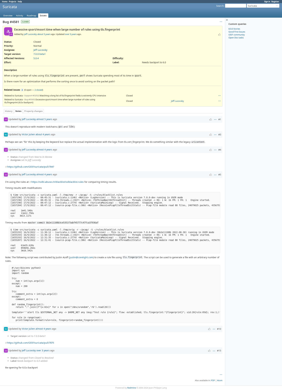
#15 (219, 350)
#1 (219, 119)
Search (220, 5)
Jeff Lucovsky (30, 34)
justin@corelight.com (81, 257)
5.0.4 (36, 58)
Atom (219, 380)
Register (275, 1)
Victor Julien (28, 134)
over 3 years (71, 34)
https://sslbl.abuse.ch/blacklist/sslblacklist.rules (57, 181)
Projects (12, 1)
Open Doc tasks (236, 37)
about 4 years (43, 134)
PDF (213, 380)
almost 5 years (44, 119)
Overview (7, 15)
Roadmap (31, 15)
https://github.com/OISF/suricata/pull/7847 (30, 166)
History (8, 111)
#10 (219, 328)
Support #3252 (31, 95)
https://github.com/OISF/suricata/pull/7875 (30, 342)
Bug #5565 (29, 99)
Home (5, 1)
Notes (18, 111)
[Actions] (219, 95)
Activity (19, 15)
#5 (219, 174)
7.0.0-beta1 (39, 54)
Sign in (267, 1)
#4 (219, 149)
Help (20, 1)
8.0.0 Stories (234, 28)
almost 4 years (44, 149)
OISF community (236, 34)
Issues (43, 15)
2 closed (38, 89)
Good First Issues (236, 31)
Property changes (33, 111)
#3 (219, 134)
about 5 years (44, 34)
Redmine (131, 387)
